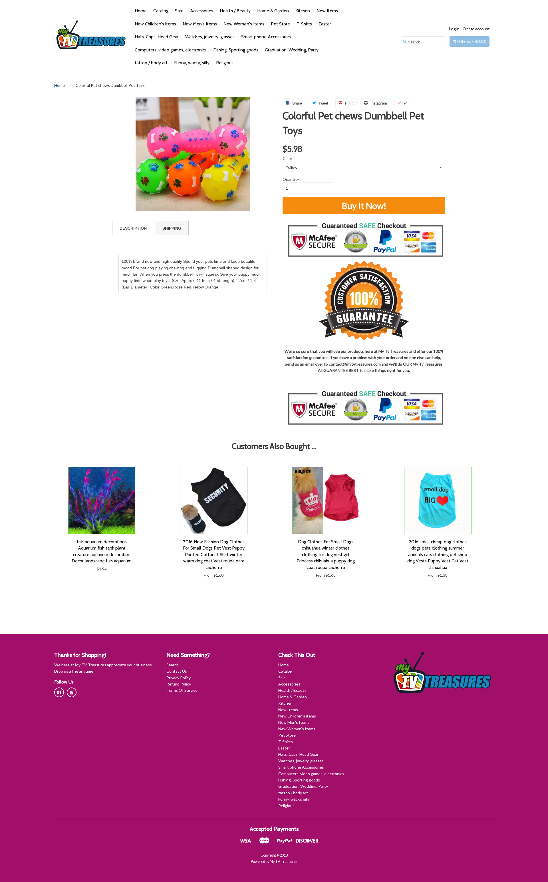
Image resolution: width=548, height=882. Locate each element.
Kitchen (302, 10)
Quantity (291, 179)
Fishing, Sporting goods (235, 50)
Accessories (201, 10)
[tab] (133, 228)
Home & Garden (273, 10)
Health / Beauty (235, 10)
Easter (325, 24)
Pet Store (280, 24)
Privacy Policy (178, 677)
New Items (327, 10)
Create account (476, 28)
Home (141, 10)
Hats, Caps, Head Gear (157, 36)
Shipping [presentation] (171, 228)
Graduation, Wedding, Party (292, 50)
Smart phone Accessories (266, 36)
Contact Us (176, 671)
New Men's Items (200, 24)
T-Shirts (304, 24)
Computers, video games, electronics (171, 50)
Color (287, 158)
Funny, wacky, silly (191, 62)
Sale (179, 10)
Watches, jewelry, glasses (210, 36)
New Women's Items (243, 24)
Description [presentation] (133, 228)
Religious (224, 62)
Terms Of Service (182, 690)
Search (172, 664)
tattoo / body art (151, 62)
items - (472, 41)
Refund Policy (178, 683)
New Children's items (155, 24)
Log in (454, 28)
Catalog (160, 10)
